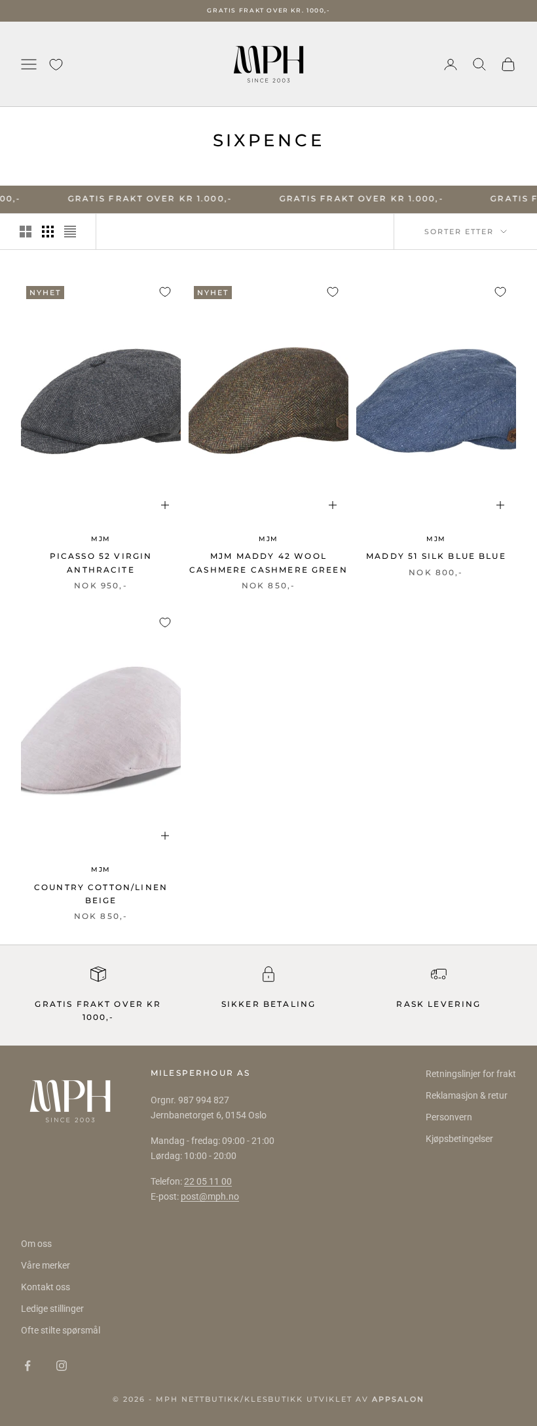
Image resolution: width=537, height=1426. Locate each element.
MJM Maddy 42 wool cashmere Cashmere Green (268, 562)
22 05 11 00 (208, 1181)
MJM (101, 539)
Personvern (449, 1117)
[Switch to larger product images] (25, 231)
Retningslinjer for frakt (471, 1074)
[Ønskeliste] (56, 64)
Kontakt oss (45, 1287)
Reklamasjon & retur (467, 1095)
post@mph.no (210, 1196)
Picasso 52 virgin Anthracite (101, 562)
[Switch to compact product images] (70, 231)
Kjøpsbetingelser (459, 1138)
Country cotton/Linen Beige (101, 893)
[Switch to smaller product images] (48, 231)
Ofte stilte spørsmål (60, 1330)
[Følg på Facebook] (27, 1365)
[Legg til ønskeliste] (165, 292)
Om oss (36, 1243)
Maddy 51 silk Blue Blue (436, 556)
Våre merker (45, 1265)
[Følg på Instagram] (61, 1365)
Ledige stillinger (52, 1308)
